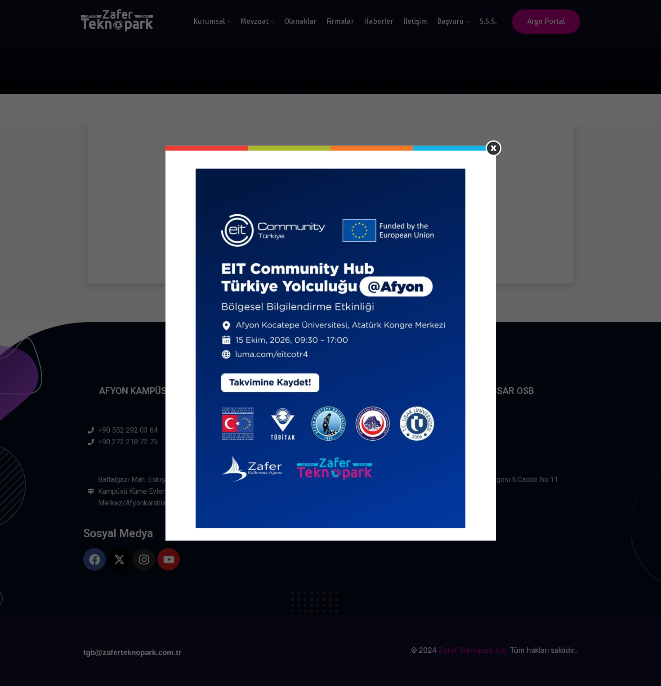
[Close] (493, 148)
